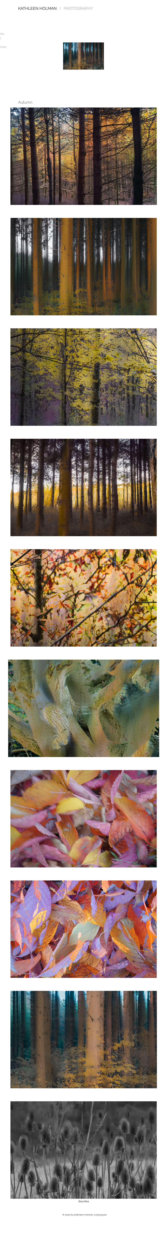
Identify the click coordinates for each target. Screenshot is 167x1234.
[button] (83, 156)
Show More (83, 1201)
